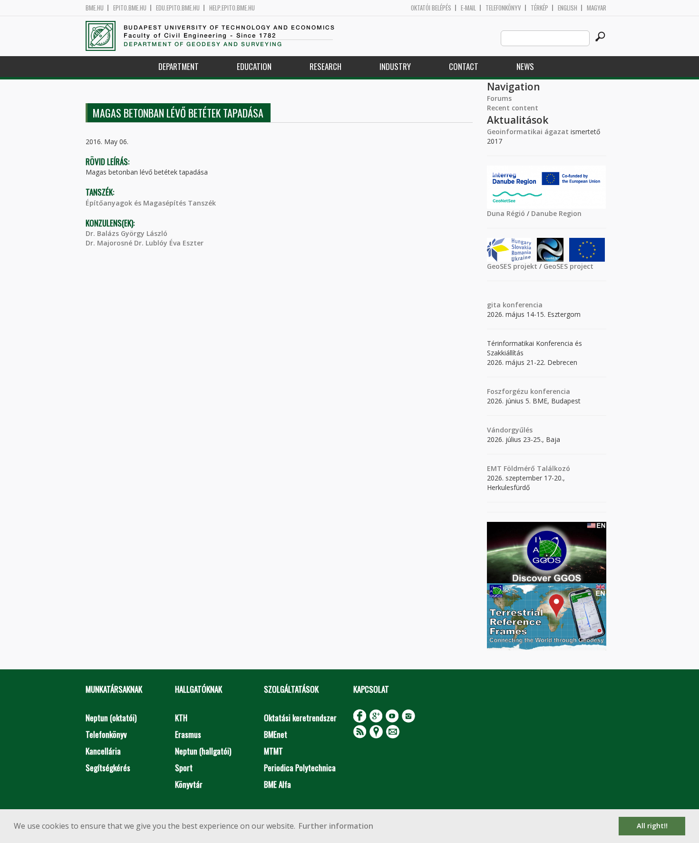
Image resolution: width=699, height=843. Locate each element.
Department (178, 66)
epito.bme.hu (129, 8)
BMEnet (275, 734)
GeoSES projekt (512, 266)
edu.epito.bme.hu (178, 8)
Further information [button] (336, 826)
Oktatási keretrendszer (300, 718)
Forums (499, 98)
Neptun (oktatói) (111, 718)
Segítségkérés (108, 768)
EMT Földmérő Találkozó (528, 468)
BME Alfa (277, 784)
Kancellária (103, 751)
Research (325, 66)
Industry (395, 66)
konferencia (522, 304)
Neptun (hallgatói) (203, 751)
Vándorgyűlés (510, 429)
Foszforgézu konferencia (528, 391)
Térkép (539, 8)
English (567, 8)
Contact (463, 66)
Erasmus (188, 734)
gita (494, 304)
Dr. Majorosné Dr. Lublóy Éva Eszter (145, 242)
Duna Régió (506, 213)
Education (254, 66)
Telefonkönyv (503, 8)
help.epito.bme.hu (232, 8)
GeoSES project (568, 266)
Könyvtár (189, 784)
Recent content (512, 107)
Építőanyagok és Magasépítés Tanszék (151, 202)
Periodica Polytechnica (300, 768)
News (525, 66)
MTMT (273, 751)
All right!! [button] (652, 825)
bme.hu (95, 8)
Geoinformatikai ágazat (528, 131)
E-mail (468, 8)
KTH (181, 718)
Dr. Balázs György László (126, 233)
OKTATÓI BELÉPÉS (431, 8)
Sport (184, 768)
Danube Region (556, 213)
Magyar (596, 8)
